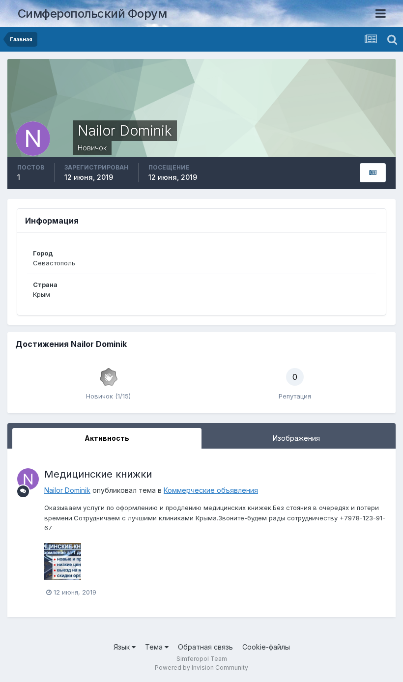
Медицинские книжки (98, 474)
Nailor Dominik (67, 490)
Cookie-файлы (266, 647)
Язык (123, 647)
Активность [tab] (107, 438)
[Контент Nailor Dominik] (373, 172)
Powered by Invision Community (201, 667)
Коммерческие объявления (211, 490)
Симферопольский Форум (92, 13)
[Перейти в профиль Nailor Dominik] (28, 479)
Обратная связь (205, 647)
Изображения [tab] (296, 438)
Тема (155, 647)
